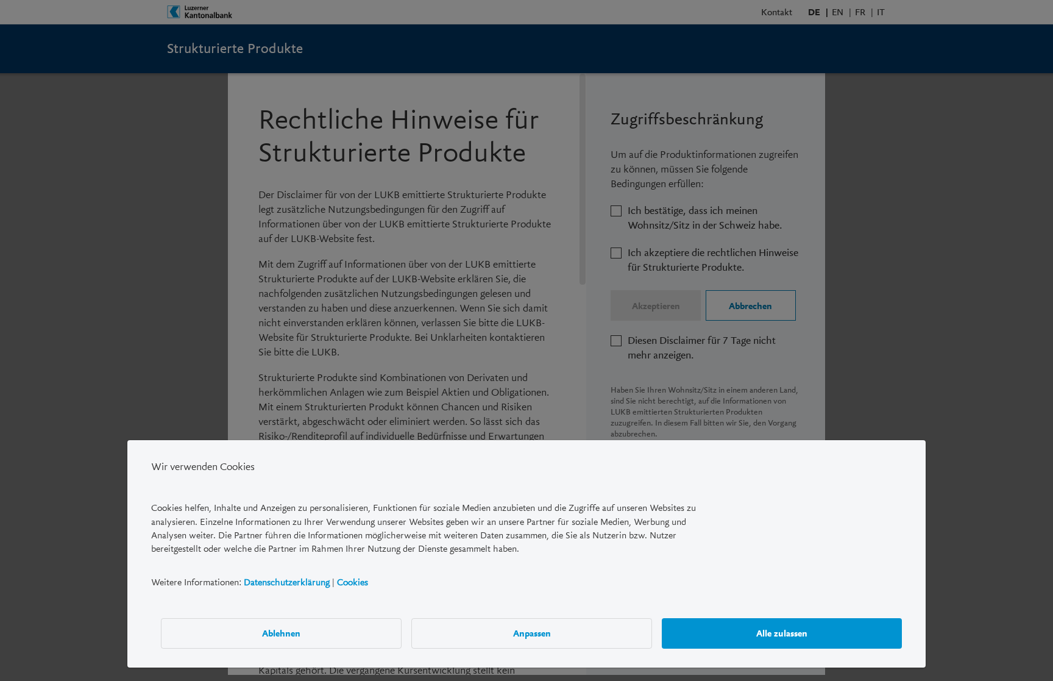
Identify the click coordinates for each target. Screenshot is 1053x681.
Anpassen (532, 632)
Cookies (352, 581)
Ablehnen (281, 632)
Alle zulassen (781, 632)
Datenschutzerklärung (287, 581)
